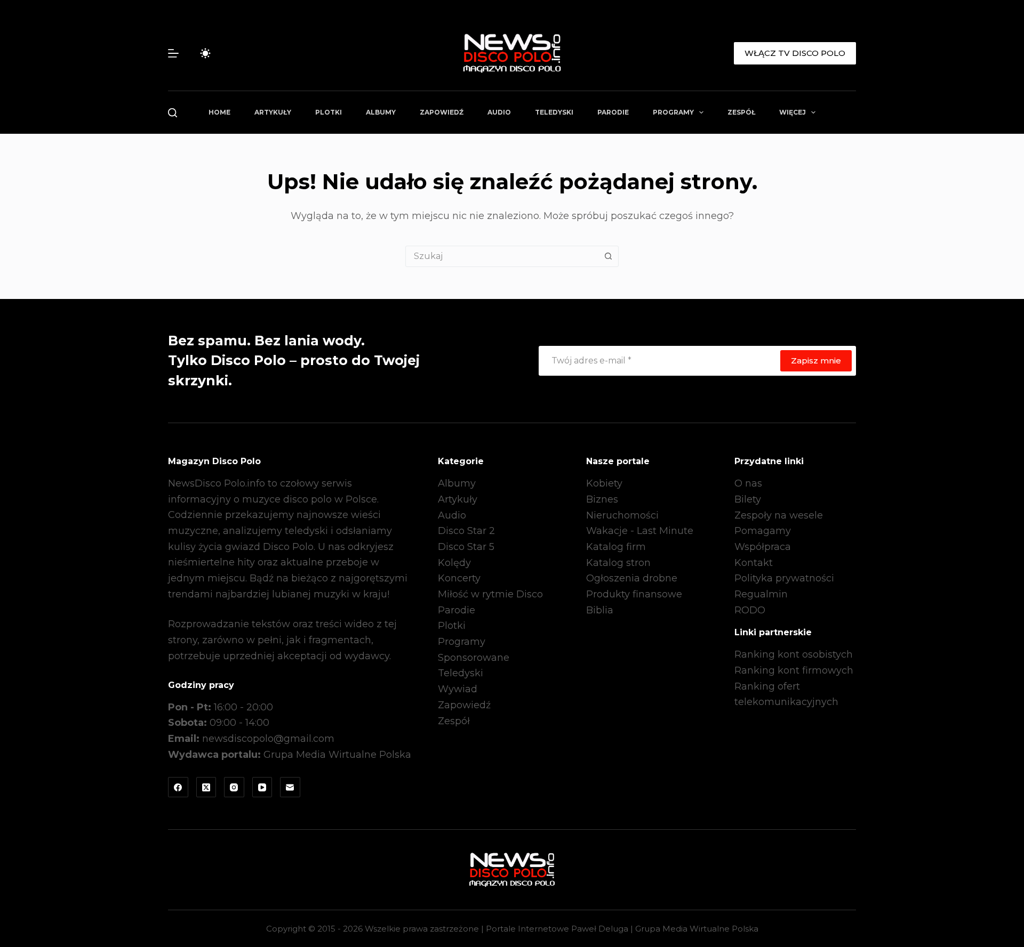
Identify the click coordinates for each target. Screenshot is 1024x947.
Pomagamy (762, 531)
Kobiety (604, 483)
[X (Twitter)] (206, 787)
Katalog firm (616, 547)
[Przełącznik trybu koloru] (205, 53)
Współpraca (762, 547)
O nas (748, 483)
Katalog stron (618, 563)
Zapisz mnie (816, 360)
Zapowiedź (441, 112)
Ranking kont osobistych (793, 654)
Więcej (792, 112)
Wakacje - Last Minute (639, 531)
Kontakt (753, 563)
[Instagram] (234, 787)
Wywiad (457, 689)
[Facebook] (178, 787)
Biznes (602, 499)
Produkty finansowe (634, 594)
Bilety (747, 499)
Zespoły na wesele (778, 515)
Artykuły (272, 112)
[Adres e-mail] (290, 787)
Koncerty (459, 578)
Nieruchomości (622, 515)
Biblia (599, 610)
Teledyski (554, 112)
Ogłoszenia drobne (631, 578)
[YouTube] (262, 787)
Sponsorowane (473, 657)
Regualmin (761, 594)
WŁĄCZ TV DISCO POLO (795, 53)
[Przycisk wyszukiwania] (608, 256)
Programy (673, 112)
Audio (499, 112)
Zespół (741, 112)
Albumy (381, 112)
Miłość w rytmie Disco (490, 594)
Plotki (328, 112)
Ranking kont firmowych (793, 670)
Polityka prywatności (784, 578)
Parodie (613, 112)
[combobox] (502, 256)
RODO (749, 610)
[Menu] (173, 53)
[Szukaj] (172, 112)
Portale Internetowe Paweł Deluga (557, 929)
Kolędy (454, 563)
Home (219, 112)
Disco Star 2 (466, 531)
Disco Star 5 (466, 547)
